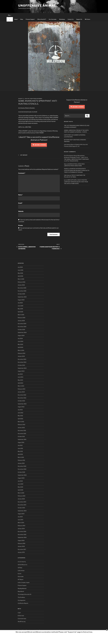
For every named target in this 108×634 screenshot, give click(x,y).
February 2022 (21, 424)
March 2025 (21, 314)
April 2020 (20, 490)
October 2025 (21, 294)
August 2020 (21, 478)
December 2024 (22, 323)
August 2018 (21, 540)
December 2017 (22, 549)
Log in (19, 612)
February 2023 (21, 389)
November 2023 (22, 362)
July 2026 (20, 267)
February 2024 (21, 353)
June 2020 (20, 484)
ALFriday (20, 567)
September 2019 (22, 510)
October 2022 (21, 400)
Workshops (62, 19)
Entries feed (21, 615)
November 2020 (22, 469)
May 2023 (20, 380)
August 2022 (21, 406)
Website (20, 211)
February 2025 (21, 317)
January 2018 (21, 546)
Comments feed (22, 618)
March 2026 (21, 279)
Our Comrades (52, 19)
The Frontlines (21, 597)
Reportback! (21, 591)
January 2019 (21, 528)
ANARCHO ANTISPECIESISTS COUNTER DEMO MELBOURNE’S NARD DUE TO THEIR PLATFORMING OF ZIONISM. (76, 170)
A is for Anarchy (22, 561)
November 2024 (22, 326)
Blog (9, 15)
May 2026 (20, 273)
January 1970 (21, 552)
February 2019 (21, 525)
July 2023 (20, 374)
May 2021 (20, 451)
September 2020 (22, 475)
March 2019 (21, 522)
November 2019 (22, 504)
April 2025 (20, 311)
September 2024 (22, 332)
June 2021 (20, 448)
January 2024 (21, 356)
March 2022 (21, 421)
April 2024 (20, 347)
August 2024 (21, 335)
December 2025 (22, 288)
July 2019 (20, 516)
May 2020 (20, 487)
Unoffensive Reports (23, 603)
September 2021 (22, 439)
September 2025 (22, 297)
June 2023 (20, 377)
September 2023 (22, 368)
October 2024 (21, 329)
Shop (21, 19)
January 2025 (21, 320)
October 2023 (21, 365)
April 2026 (20, 276)
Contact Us (71, 19)
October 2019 (21, 507)
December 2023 (22, 359)
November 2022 (22, 398)
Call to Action (21, 570)
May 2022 (20, 415)
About (16, 19)
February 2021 (21, 460)
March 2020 (21, 493)
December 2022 (22, 395)
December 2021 (22, 430)
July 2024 (20, 338)
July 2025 (20, 302)
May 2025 (20, 308)
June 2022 (20, 412)
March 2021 (21, 457)
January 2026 (21, 285)
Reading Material (22, 588)
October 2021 (21, 436)
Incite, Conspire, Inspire (23, 582)
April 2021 (20, 454)
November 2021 (22, 433)
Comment (21, 173)
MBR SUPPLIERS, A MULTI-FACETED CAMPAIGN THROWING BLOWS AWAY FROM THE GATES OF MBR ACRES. (76, 181)
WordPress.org (21, 621)
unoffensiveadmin (36, 98)
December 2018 (22, 531)
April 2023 (20, 383)
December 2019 (22, 502)
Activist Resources (22, 564)
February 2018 (21, 543)
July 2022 (20, 409)
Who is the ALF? (41, 19)
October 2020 (21, 472)
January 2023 (21, 392)
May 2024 (20, 344)
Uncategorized (21, 600)
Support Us (79, 19)
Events (19, 573)
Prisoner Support (30, 19)
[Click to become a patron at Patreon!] (39, 147)
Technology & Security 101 (24, 594)
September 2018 (22, 537)
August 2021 (21, 442)
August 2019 (21, 513)
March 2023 (21, 386)
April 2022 (20, 418)
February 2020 (21, 496)
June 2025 (20, 305)
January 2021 (21, 463)
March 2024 (21, 350)
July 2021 (20, 445)
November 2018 (22, 534)
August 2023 (21, 371)
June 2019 (20, 519)
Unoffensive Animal (37, 5)
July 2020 (20, 481)
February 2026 (21, 282)
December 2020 (22, 466)
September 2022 (22, 403)
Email (20, 203)
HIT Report (24, 155)
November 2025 (22, 291)
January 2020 (21, 498)
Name (20, 195)
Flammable (20, 576)
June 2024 (20, 341)
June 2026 (20, 270)
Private (20, 225)
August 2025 (21, 299)
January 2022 (21, 427)
